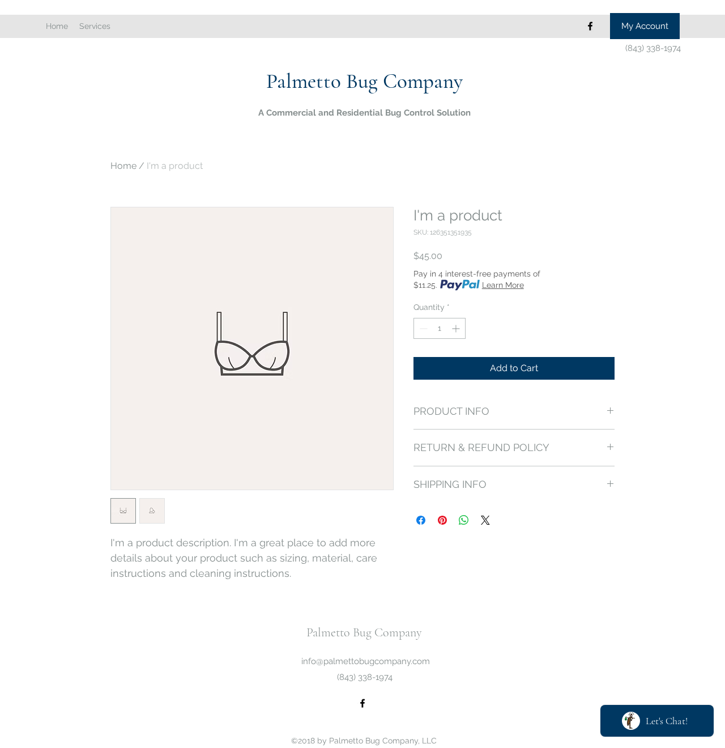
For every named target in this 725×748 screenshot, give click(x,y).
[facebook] (590, 26)
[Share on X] (485, 520)
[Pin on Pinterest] (442, 520)
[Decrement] (422, 328)
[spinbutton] (439, 328)
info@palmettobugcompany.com (365, 661)
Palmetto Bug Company (364, 81)
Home (123, 165)
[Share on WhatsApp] (464, 520)
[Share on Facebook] (421, 520)
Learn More (503, 285)
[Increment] (457, 328)
